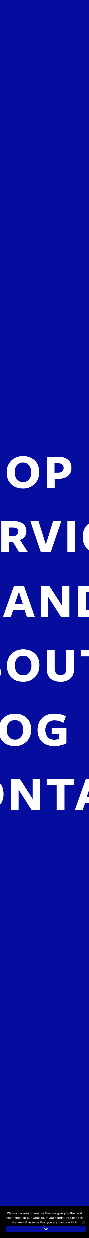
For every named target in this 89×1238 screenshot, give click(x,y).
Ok (46, 1229)
